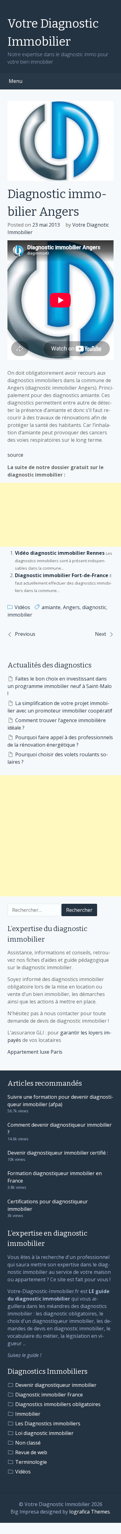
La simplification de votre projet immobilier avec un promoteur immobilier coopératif (59, 707)
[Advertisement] (60, 515)
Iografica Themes (89, 1511)
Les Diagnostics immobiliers (47, 1423)
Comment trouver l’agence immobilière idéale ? (56, 724)
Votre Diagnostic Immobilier (53, 32)
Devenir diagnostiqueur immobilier (55, 1385)
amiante (51, 607)
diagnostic (94, 607)
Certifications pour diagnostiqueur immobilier (47, 1205)
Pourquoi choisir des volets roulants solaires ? (57, 758)
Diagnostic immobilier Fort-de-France (61, 575)
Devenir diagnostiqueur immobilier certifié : (57, 1152)
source (15, 454)
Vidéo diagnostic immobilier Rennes (60, 553)
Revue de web (31, 1452)
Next (100, 634)
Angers (71, 607)
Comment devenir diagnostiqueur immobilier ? (59, 1128)
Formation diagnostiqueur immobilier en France (54, 1177)
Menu (15, 81)
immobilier (19, 614)
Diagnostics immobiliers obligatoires (58, 1404)
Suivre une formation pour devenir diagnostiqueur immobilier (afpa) (60, 1100)
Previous (25, 634)
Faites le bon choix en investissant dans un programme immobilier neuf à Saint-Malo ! (59, 686)
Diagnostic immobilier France (49, 1394)
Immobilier (27, 1413)
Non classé (28, 1442)
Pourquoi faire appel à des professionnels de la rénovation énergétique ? (60, 741)
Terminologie (31, 1462)
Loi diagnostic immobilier (44, 1433)
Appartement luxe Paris (34, 1051)
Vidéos (22, 607)
